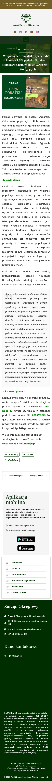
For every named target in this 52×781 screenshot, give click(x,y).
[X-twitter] (26, 31)
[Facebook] (14, 31)
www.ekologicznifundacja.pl (19, 443)
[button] (26, 39)
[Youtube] (31, 31)
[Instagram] (20, 31)
